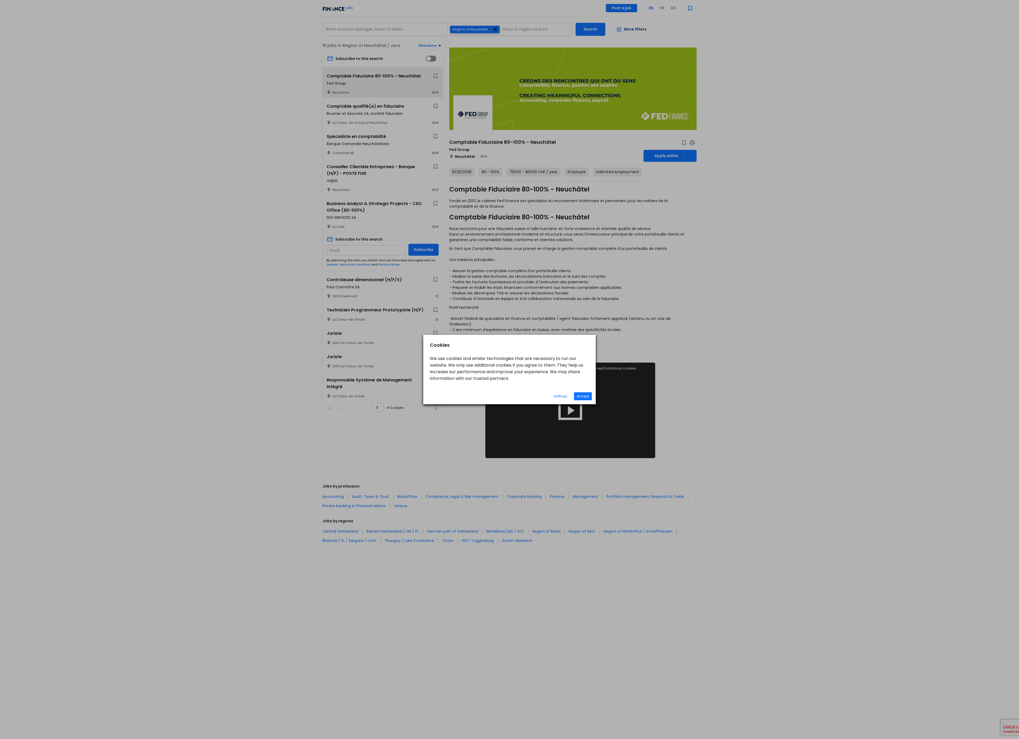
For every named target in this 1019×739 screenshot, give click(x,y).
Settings (560, 396)
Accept (583, 396)
